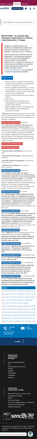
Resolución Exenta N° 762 (11, 211)
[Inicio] (4, 8)
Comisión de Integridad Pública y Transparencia (21, 402)
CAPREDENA (12, 373)
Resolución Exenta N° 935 (10, 192)
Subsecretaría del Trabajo (15, 396)
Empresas (9, 4)
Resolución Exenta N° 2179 (11, 263)
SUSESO (10, 369)
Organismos (16, 4)
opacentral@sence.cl (14, 69)
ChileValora (11, 377)
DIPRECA (10, 371)
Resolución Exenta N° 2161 (11, 255)
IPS (9, 364)
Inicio (4, 22)
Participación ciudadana (17, 8)
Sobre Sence (25, 4)
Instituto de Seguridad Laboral (16, 362)
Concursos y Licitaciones (24, 22)
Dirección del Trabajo (13, 400)
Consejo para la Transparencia (16, 404)
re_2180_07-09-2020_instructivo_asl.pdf (16, 303)
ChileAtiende (11, 375)
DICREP (10, 398)
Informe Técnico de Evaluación (12, 144)
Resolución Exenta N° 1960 (11, 122)
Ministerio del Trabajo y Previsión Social (19, 393)
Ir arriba (17, 342)
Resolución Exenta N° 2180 (11, 276)
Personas (3, 4)
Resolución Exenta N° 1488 (11, 170)
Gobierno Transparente (14, 407)
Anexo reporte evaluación (10, 147)
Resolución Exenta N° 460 (10, 230)
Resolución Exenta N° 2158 (11, 243)
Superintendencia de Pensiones (16, 366)
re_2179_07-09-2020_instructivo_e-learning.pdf (18, 300)
